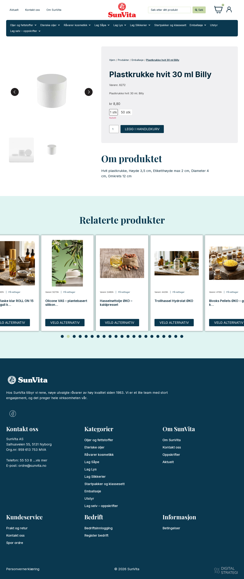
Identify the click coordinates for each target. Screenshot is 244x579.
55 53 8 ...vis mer (33, 460)
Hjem (112, 60)
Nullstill (112, 118)
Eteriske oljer (94, 447)
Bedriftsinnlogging (98, 528)
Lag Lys (90, 469)
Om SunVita (53, 9)
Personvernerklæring (22, 569)
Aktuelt (13, 9)
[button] (23, 25)
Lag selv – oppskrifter (101, 506)
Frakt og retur (17, 528)
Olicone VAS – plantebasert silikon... (66, 303)
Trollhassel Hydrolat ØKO (174, 301)
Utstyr (89, 499)
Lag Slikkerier (95, 477)
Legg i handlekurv (142, 129)
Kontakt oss (32, 9)
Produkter (123, 60)
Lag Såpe (91, 462)
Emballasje (137, 60)
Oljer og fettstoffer (98, 440)
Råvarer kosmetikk (99, 455)
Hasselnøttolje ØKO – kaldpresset (116, 303)
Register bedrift (96, 535)
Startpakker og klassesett (104, 484)
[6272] (51, 92)
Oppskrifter (171, 455)
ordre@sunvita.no (32, 466)
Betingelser (171, 528)
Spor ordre (14, 543)
